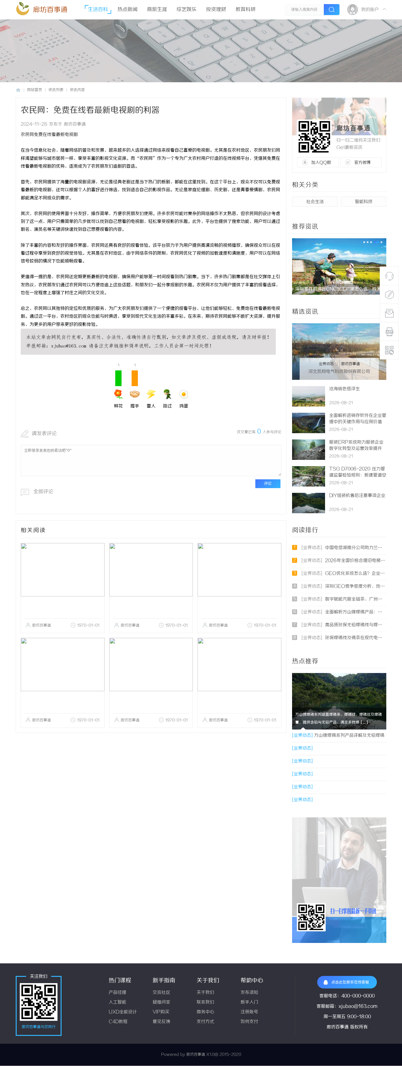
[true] (332, 9)
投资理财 (216, 10)
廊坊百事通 (50, 10)
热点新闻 (127, 10)
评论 (268, 483)
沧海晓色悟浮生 (344, 389)
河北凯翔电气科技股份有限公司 (339, 371)
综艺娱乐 (187, 10)
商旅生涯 (157, 10)
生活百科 (98, 10)
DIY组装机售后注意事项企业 (357, 495)
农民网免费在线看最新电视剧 (49, 134)
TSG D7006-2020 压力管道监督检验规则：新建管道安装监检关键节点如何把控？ (357, 475)
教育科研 (246, 10)
